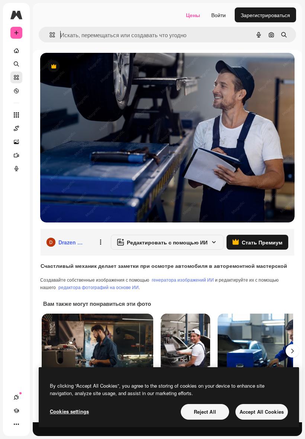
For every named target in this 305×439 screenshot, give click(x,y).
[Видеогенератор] (16, 155)
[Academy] (16, 411)
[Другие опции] (100, 242)
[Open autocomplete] (49, 35)
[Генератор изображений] (16, 142)
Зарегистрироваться (265, 15)
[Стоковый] (16, 77)
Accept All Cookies (262, 411)
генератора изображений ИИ (183, 279)
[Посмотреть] (16, 91)
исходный (90, 67)
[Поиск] (16, 64)
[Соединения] (16, 397)
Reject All (205, 411)
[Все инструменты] (16, 115)
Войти (218, 15)
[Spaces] (16, 128)
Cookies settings (69, 411)
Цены (193, 15)
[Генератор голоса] (16, 168)
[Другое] (16, 424)
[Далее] (292, 351)
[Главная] (16, 51)
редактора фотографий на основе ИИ (98, 287)
